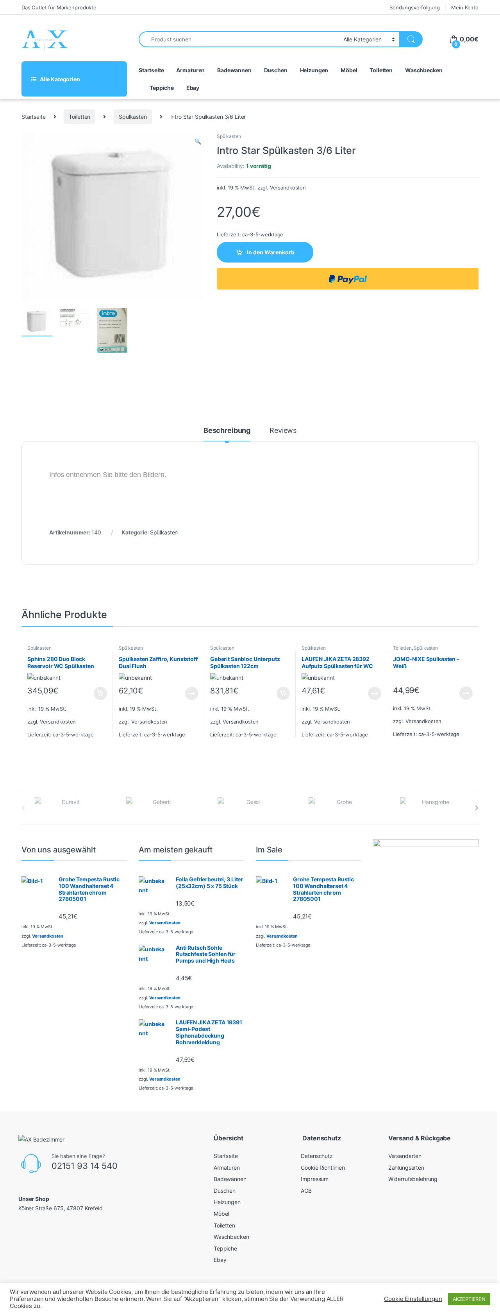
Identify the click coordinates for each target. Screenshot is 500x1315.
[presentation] (477, 808)
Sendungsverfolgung (414, 7)
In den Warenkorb (271, 252)
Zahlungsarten (406, 1167)
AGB (306, 1190)
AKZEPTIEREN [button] (469, 1299)
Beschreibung (227, 430)
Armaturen (190, 70)
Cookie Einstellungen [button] (413, 1298)
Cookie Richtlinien (323, 1167)
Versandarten (404, 1155)
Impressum (315, 1179)
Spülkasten (133, 116)
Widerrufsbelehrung (413, 1179)
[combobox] (239, 39)
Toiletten (381, 70)
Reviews (283, 430)
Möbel (349, 70)
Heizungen (314, 70)
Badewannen (234, 70)
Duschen (276, 70)
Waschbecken (423, 70)
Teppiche (162, 87)
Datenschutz (316, 1155)
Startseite (151, 70)
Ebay (192, 87)
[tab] (227, 434)
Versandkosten (288, 188)
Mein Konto (465, 7)
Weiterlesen (184, 693)
